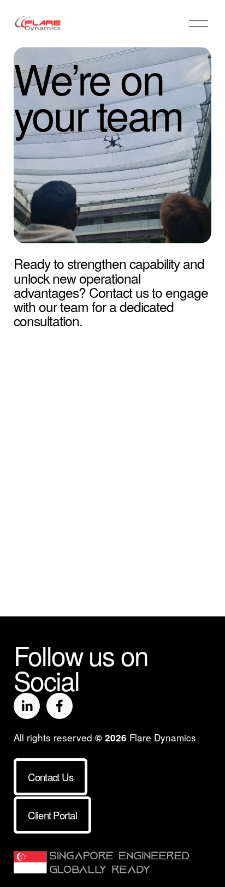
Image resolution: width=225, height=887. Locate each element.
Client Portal (52, 815)
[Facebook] (59, 706)
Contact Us (51, 777)
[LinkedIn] (27, 706)
